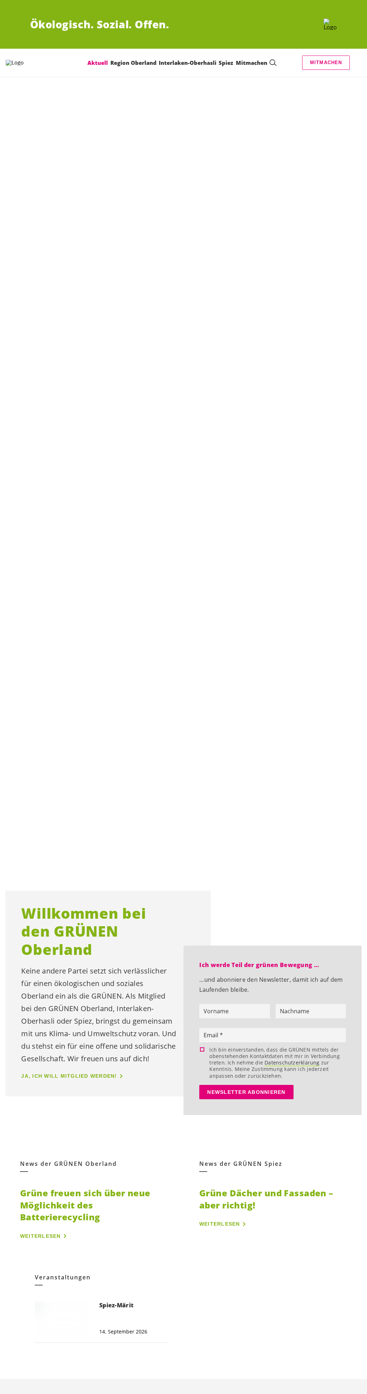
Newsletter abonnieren (246, 1092)
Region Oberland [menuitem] (133, 62)
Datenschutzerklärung (291, 1062)
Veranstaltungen (63, 1277)
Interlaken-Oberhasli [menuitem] (187, 62)
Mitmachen (326, 62)
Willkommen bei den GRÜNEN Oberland (83, 931)
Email (212, 1035)
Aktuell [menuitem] (97, 62)
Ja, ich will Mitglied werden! (69, 1076)
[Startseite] (330, 24)
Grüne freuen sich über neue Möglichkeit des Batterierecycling (85, 1205)
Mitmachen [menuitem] (251, 62)
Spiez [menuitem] (226, 62)
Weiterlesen (40, 1236)
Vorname (216, 1011)
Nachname (294, 1011)
